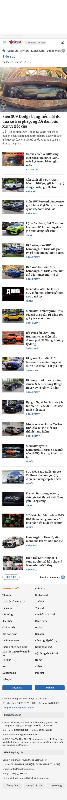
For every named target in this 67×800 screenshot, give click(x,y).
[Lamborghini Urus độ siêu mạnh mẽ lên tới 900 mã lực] (13, 542)
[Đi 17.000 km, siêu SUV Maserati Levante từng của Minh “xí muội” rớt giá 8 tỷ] (13, 364)
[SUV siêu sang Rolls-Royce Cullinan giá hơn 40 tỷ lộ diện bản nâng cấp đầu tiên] (13, 477)
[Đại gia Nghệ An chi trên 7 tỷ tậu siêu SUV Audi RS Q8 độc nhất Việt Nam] (13, 407)
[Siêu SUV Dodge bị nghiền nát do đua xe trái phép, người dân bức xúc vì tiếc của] (33, 89)
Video (38, 666)
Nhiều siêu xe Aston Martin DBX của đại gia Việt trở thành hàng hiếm (44, 427)
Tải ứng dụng (12, 785)
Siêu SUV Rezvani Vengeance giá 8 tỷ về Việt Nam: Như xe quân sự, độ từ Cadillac (45, 205)
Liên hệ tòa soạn (12, 715)
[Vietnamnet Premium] (10, 589)
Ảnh (4, 666)
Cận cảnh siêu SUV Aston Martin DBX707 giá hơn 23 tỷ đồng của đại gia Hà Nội (45, 183)
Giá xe (29, 235)
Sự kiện (50, 687)
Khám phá (31, 191)
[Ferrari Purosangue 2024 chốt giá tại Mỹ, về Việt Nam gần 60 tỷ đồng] (13, 499)
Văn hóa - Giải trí (45, 614)
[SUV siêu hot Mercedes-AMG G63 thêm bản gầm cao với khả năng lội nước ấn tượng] (13, 520)
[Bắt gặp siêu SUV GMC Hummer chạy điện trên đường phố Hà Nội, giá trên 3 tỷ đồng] (13, 338)
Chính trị (12, 51)
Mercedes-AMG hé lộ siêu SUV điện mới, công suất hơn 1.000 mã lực (45, 292)
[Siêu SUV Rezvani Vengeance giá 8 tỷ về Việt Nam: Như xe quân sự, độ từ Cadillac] (13, 207)
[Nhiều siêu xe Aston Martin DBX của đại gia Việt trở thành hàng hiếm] (13, 429)
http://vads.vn (20, 773)
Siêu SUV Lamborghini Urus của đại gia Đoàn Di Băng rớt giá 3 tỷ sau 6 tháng (44, 314)
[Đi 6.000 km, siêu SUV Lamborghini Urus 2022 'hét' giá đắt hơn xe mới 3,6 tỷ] (13, 272)
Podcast (39, 672)
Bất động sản (9, 634)
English (6, 659)
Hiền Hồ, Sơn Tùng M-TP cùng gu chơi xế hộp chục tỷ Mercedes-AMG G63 (44, 561)
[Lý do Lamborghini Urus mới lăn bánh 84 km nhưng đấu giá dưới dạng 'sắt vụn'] (13, 229)
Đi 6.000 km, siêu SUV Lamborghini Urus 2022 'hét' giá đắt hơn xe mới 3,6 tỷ (45, 271)
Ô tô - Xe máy (33, 257)
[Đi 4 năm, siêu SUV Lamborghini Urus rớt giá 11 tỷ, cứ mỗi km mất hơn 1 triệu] (13, 250)
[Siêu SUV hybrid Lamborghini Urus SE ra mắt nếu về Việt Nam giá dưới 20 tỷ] (13, 451)
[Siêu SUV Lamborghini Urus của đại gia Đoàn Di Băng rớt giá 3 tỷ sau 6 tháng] (13, 316)
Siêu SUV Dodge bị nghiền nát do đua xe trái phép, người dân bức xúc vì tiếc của (31, 121)
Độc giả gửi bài (34, 785)
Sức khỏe (7, 621)
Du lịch (39, 627)
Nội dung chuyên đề (46, 653)
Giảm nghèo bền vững (14, 647)
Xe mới (29, 301)
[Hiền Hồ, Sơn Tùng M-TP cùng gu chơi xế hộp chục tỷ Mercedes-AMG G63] (13, 563)
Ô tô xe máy (8, 627)
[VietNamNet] (3, 50)
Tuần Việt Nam (11, 640)
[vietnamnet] (15, 44)
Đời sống (7, 614)
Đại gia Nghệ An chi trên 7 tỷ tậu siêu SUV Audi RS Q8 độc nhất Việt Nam (45, 406)
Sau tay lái (32, 170)
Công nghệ (41, 621)
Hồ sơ (38, 659)
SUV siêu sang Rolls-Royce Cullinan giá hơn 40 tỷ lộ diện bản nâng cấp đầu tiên (43, 475)
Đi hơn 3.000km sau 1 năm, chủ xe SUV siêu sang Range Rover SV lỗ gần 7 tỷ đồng (44, 384)
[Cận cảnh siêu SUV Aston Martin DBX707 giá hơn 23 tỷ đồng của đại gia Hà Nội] (13, 185)
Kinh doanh (37, 51)
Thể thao (40, 601)
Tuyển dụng (55, 785)
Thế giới (40, 608)
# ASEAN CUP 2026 (35, 42)
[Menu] (4, 43)
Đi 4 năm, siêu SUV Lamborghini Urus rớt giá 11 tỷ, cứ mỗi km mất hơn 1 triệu (45, 249)
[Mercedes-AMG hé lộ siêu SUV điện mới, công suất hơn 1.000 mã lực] (13, 294)
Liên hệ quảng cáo (13, 752)
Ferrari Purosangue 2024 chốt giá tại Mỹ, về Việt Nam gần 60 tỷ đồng (44, 497)
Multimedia (9, 672)
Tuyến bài (17, 687)
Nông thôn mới (44, 647)
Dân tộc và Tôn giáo (13, 601)
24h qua (6, 679)
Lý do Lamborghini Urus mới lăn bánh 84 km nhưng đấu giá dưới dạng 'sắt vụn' (45, 227)
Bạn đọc (39, 634)
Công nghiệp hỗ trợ (46, 640)
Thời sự (24, 51)
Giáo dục (7, 608)
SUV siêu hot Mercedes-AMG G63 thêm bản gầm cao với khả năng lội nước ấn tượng (45, 519)
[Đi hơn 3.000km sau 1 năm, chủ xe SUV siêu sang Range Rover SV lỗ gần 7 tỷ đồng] (13, 385)
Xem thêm (11, 577)
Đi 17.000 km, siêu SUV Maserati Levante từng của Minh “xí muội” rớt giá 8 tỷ (44, 362)
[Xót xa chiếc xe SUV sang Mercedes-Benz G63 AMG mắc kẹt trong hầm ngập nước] (13, 159)
